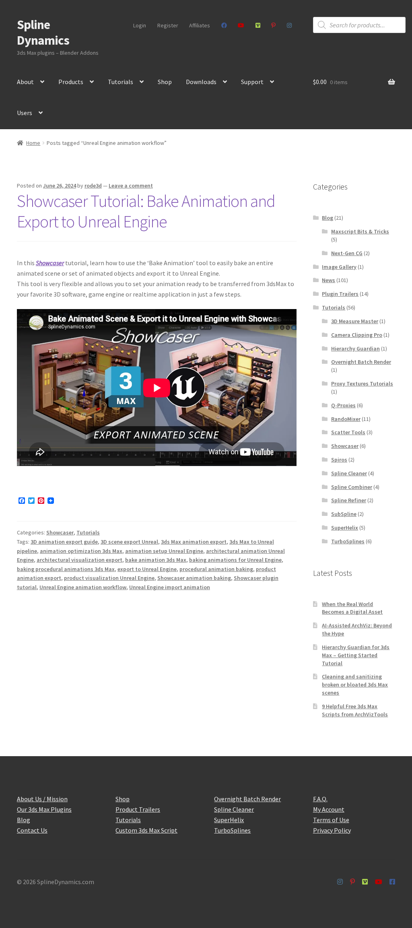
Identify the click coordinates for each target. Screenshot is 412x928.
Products (70, 82)
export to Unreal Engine (147, 569)
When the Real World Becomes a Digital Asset (352, 608)
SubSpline (343, 514)
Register (167, 25)
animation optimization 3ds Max (81, 551)
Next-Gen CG (347, 253)
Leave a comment (131, 185)
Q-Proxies (343, 405)
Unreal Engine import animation (169, 587)
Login (139, 25)
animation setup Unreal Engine (164, 551)
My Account (328, 809)
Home (33, 142)
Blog (327, 217)
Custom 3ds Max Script (146, 830)
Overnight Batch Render (361, 361)
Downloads (201, 82)
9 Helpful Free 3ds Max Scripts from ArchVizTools (355, 710)
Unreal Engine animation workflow (82, 587)
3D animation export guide (64, 541)
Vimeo (257, 25)
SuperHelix (344, 527)
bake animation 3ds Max (155, 559)
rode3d (93, 185)
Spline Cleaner (349, 473)
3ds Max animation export (194, 541)
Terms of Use (331, 820)
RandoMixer (345, 419)
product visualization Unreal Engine (109, 578)
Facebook (224, 25)
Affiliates (199, 25)
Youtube (241, 25)
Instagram (289, 25)
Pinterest (273, 25)
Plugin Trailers (340, 293)
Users (24, 113)
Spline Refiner (348, 500)
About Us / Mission (42, 799)
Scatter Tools (348, 432)
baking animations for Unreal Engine (235, 559)
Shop (165, 82)
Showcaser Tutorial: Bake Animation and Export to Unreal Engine (146, 211)
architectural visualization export (79, 559)
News (328, 280)
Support (252, 82)
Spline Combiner (351, 487)
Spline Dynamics (43, 32)
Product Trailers (137, 809)
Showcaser (50, 263)
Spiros (339, 459)
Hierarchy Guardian (355, 348)
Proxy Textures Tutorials (362, 383)
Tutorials (120, 82)
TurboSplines (348, 541)
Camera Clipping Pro (356, 334)
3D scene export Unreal (129, 541)
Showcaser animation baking (194, 578)
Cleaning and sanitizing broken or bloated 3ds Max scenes (355, 684)
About (25, 82)
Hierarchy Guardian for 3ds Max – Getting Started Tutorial (355, 655)
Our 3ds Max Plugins (44, 809)
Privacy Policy (332, 830)
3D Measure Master (354, 321)
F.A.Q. (320, 799)
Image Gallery (339, 266)
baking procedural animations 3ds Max (66, 569)
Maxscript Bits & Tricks (360, 231)
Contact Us (32, 830)
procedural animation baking (216, 569)
